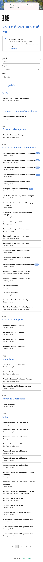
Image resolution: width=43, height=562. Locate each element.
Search (4, 58)
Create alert (13, 49)
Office (4, 74)
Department (6, 66)
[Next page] (30, 547)
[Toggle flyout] (38, 69)
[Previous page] (12, 547)
